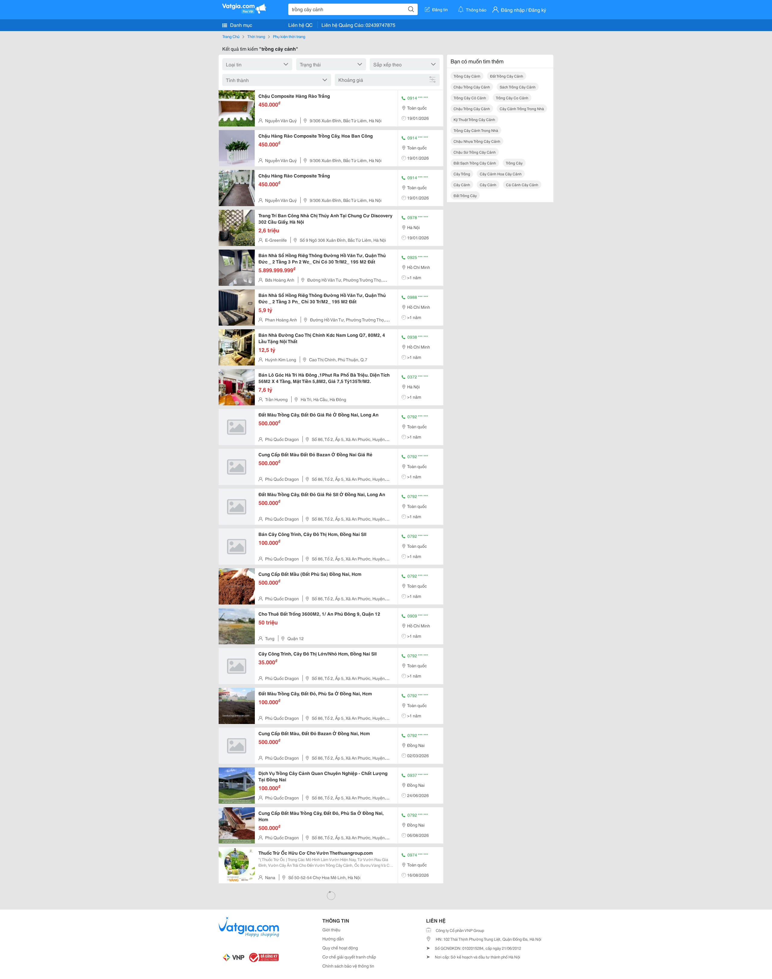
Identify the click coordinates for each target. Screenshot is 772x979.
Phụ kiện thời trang (289, 36)
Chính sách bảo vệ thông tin (348, 966)
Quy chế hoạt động (340, 948)
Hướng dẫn (333, 939)
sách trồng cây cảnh (518, 86)
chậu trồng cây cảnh (472, 86)
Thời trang (256, 36)
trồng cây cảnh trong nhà (476, 130)
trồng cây (514, 162)
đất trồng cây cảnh (506, 75)
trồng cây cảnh (467, 75)
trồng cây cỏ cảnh (470, 97)
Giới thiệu (331, 929)
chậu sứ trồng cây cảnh (475, 152)
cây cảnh (462, 184)
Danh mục (240, 24)
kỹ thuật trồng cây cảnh (474, 119)
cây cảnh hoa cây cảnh (501, 173)
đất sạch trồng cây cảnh (475, 162)
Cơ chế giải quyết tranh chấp (349, 957)
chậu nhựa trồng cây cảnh (477, 141)
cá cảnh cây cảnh (522, 184)
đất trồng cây (465, 195)
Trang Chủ (230, 36)
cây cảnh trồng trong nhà (522, 108)
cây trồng (462, 173)
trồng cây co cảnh (512, 97)
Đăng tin (440, 9)
